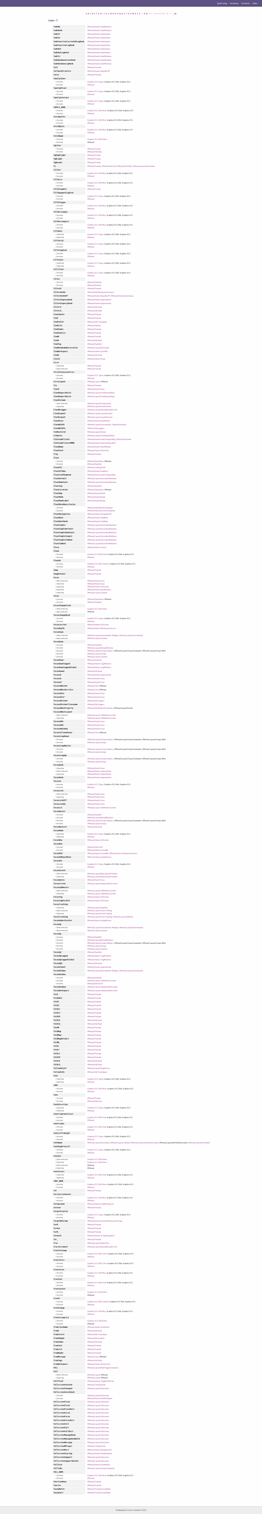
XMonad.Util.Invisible (96, 1338)
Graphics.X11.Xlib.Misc (96, 120)
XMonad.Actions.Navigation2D (99, 514)
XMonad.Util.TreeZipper (97, 322)
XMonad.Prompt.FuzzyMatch (99, 1489)
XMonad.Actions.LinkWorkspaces (100, 1204)
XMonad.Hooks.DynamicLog (122, 296)
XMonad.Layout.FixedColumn (99, 403)
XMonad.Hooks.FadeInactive (99, 34)
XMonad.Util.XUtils (124, 166)
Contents (245, 3)
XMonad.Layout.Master (96, 432)
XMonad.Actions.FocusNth (97, 850)
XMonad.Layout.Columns (97, 592)
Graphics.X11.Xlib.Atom (97, 110)
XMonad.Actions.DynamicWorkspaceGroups (104, 1221)
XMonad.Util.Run (94, 325)
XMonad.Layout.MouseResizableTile (102, 410)
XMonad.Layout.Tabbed (120, 1142)
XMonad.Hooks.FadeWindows (99, 26)
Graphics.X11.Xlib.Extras (97, 139)
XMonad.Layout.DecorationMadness (102, 478)
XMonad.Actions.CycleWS (97, 351)
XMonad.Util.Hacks (123, 439)
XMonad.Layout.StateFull (97, 907)
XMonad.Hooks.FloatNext (97, 471)
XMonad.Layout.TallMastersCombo (101, 715)
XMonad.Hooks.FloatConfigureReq (101, 439)
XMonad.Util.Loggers (95, 428)
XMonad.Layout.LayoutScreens (100, 413)
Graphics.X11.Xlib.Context (98, 564)
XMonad (90, 85)
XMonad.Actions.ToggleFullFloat (100, 1381)
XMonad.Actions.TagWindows (99, 663)
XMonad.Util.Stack (94, 307)
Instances (234, 3)
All (175, 13)
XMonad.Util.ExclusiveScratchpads (101, 510)
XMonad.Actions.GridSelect (98, 1327)
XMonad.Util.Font (109, 166)
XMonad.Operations (95, 461)
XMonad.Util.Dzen (94, 152)
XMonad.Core (93, 686)
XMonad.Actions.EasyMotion (98, 421)
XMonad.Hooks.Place (96, 389)
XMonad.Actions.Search (96, 547)
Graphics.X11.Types (95, 82)
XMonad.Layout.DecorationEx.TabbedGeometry (106, 424)
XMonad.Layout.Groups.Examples (101, 1468)
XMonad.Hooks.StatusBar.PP (98, 71)
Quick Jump (222, 3)
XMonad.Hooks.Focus (96, 581)
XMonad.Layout (93, 381)
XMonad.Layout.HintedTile (98, 1243)
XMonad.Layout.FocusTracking (99, 910)
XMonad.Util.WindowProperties (100, 708)
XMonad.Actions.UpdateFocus (99, 857)
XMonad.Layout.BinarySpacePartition (102, 873)
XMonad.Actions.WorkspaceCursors (101, 628)
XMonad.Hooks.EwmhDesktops (99, 1398)
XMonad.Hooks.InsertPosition (99, 589)
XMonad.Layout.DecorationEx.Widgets (102, 635)
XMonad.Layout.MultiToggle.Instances (102, 1367)
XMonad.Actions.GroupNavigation (100, 1235)
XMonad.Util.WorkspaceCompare (100, 292)
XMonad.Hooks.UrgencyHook (99, 299)
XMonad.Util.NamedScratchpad (100, 507)
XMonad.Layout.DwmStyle (199, 1142)
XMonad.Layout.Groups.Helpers (100, 650)
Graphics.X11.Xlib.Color (97, 1253)
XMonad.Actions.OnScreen (98, 586)
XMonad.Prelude (94, 67)
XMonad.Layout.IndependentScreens (102, 883)
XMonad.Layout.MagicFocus (98, 1068)
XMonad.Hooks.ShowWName (99, 447)
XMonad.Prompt (94, 149)
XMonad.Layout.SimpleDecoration (144, 1142)
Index (254, 3)
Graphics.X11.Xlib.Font (96, 1117)
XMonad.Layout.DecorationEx (131, 635)
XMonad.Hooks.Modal (96, 493)
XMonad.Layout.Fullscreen (98, 1388)
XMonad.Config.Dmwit (96, 467)
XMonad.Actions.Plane (96, 359)
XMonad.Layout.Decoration (144, 166)
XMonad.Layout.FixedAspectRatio (101, 392)
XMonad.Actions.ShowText (98, 450)
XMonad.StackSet (94, 282)
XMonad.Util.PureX (95, 847)
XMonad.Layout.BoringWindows (100, 648)
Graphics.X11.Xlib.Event (97, 554)
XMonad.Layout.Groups (96, 653)
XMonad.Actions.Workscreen (98, 1364)
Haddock (130, 1510)
